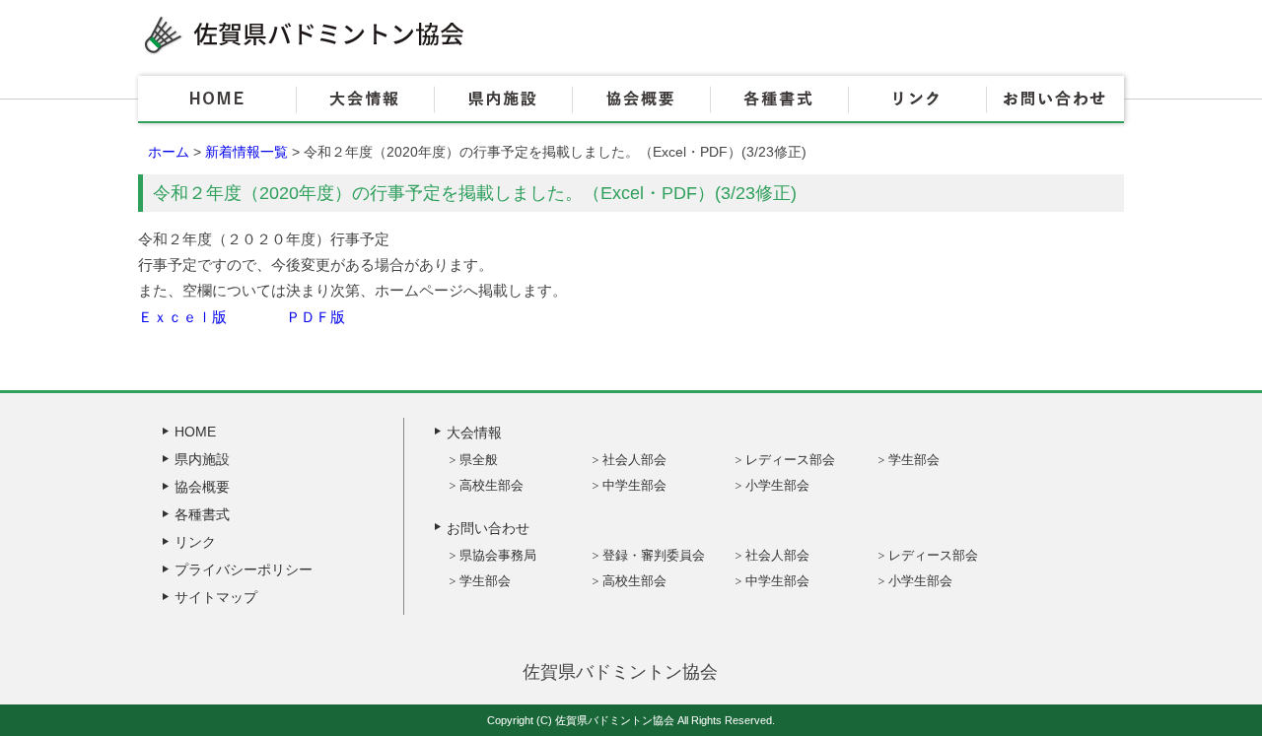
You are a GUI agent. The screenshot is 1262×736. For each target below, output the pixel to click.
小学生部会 (777, 485)
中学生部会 (634, 485)
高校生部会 (491, 485)
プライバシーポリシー (244, 569)
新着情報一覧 (246, 152)
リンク (917, 99)
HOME (217, 99)
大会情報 (365, 99)
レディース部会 (790, 459)
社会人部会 (634, 459)
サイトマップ (216, 597)
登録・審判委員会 (653, 555)
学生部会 (914, 459)
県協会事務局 (497, 555)
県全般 (478, 459)
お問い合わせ (1055, 99)
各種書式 (779, 99)
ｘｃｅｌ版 (190, 316)
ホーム (168, 152)
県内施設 (503, 99)
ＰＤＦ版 (315, 316)
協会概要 (641, 99)
